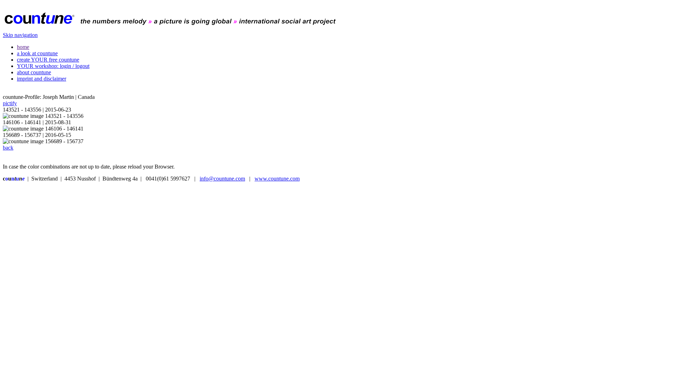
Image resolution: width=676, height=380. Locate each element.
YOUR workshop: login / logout (53, 66)
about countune (34, 72)
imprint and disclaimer (41, 79)
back (8, 148)
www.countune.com (277, 179)
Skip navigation (20, 35)
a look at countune (37, 53)
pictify (10, 103)
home (23, 47)
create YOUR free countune (48, 60)
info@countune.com (222, 179)
